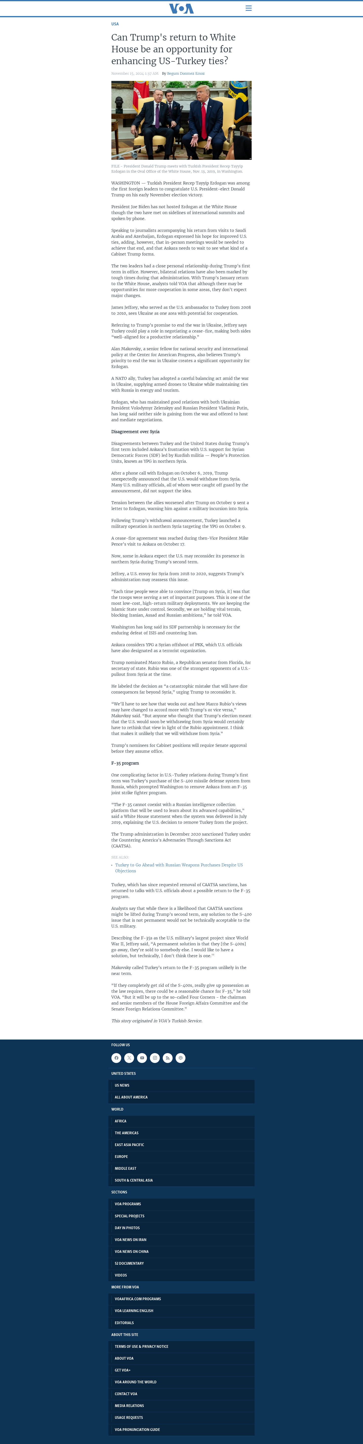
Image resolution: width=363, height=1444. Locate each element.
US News (122, 1086)
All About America (131, 1097)
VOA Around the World (136, 1382)
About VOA (124, 1359)
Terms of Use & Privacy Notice (141, 1347)
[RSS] (168, 1058)
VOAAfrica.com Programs (138, 1299)
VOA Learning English (134, 1311)
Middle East (125, 1169)
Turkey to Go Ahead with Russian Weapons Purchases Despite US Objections (179, 867)
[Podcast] (180, 1058)
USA (115, 24)
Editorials (124, 1323)
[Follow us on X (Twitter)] (129, 1058)
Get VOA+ (123, 1370)
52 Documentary (129, 1264)
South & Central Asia (134, 1181)
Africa (120, 1121)
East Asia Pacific (129, 1145)
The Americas (127, 1133)
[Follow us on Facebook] (116, 1058)
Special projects (129, 1216)
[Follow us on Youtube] (142, 1058)
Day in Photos (127, 1228)
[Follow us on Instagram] (155, 1058)
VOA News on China (132, 1252)
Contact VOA (126, 1394)
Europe (121, 1157)
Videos (121, 1276)
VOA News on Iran (130, 1240)
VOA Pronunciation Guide (137, 1430)
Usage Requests (129, 1418)
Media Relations (129, 1406)
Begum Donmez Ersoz (186, 73)
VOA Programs (128, 1204)
